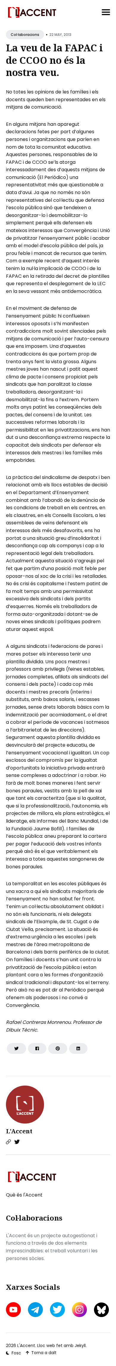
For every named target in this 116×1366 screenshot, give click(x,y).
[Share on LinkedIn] (78, 1048)
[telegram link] (35, 1309)
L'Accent (19, 1131)
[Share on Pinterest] (57, 1048)
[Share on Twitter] (16, 1048)
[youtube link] (14, 1309)
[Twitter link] (17, 1142)
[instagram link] (79, 1309)
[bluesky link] (101, 1309)
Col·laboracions (25, 34)
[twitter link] (57, 1309)
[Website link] (8, 1142)
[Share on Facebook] (37, 1048)
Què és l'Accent (24, 1195)
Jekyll (80, 1345)
